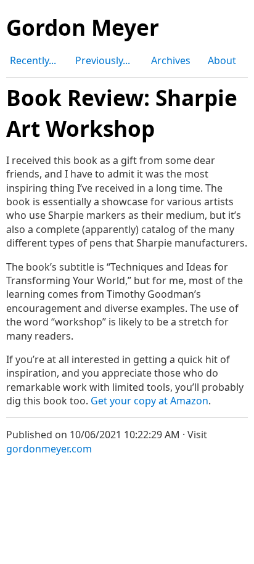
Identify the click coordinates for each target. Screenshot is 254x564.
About (222, 60)
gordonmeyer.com (49, 449)
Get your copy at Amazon (149, 400)
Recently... (33, 60)
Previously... (102, 60)
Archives (170, 60)
